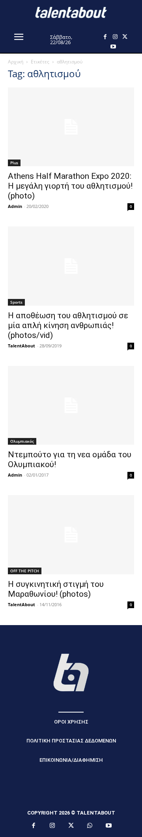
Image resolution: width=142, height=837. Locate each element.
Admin (15, 206)
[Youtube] (113, 47)
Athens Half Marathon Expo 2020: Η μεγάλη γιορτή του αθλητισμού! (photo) (70, 185)
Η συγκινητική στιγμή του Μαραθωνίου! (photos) (56, 589)
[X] (125, 37)
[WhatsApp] (89, 825)
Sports (16, 302)
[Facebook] (105, 37)
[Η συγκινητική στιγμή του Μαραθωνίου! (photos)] (71, 534)
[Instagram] (115, 37)
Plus (14, 162)
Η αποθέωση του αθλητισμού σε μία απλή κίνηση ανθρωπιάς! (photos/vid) (68, 325)
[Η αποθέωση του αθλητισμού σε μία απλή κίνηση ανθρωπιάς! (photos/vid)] (71, 265)
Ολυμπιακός (22, 441)
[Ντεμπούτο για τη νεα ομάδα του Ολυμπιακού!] (71, 405)
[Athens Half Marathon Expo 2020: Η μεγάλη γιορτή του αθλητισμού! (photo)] (71, 126)
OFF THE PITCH (24, 570)
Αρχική (15, 61)
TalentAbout (21, 346)
